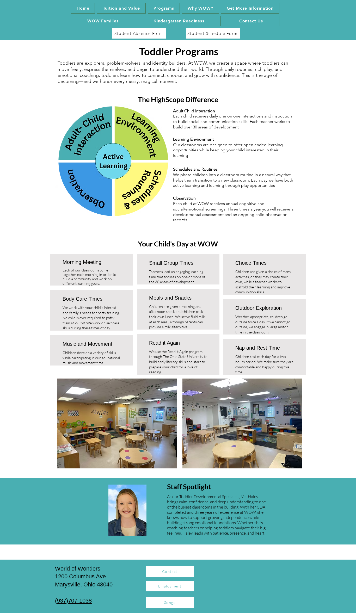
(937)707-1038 (73, 600)
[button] (164, 8)
